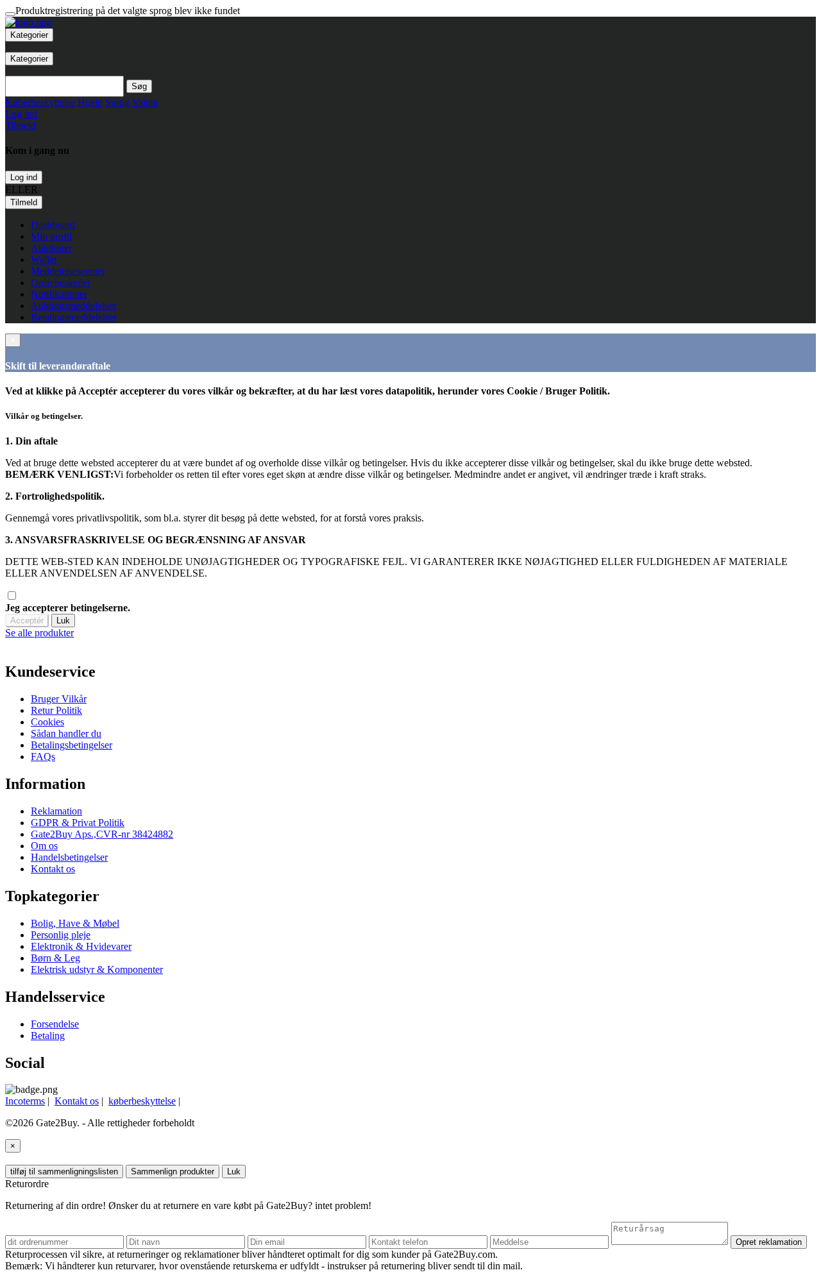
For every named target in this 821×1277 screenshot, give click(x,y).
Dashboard (53, 224)
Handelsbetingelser (69, 857)
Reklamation (56, 811)
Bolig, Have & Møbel (75, 923)
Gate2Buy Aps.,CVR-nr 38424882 (102, 834)
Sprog (117, 102)
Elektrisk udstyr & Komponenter (97, 969)
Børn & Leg (55, 957)
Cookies (47, 721)
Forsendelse (55, 1024)
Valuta (145, 102)
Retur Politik (56, 710)
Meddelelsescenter (68, 271)
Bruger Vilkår (59, 698)
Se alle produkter (39, 632)
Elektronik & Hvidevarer (81, 946)
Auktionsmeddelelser (73, 305)
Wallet (43, 259)
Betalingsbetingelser (71, 745)
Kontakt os (53, 868)
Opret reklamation (769, 1242)
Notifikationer (59, 294)
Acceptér (27, 620)
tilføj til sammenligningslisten (64, 1171)
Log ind (23, 177)
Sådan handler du (66, 733)
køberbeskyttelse (142, 1100)
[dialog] (410, 633)
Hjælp (90, 102)
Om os (44, 845)
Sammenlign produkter (172, 1171)
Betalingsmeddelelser (74, 317)
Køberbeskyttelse (40, 102)
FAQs (43, 756)
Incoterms (25, 1100)
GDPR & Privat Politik (77, 822)
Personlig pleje (60, 934)
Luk (63, 620)
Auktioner (51, 247)
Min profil (51, 236)
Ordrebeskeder (60, 282)
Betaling (48, 1035)
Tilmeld (23, 202)
